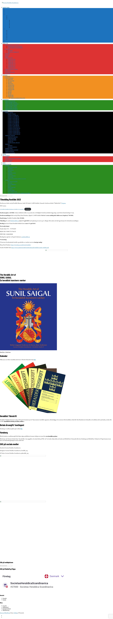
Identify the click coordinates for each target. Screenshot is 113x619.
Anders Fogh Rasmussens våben (14, 37)
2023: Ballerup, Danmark (15, 24)
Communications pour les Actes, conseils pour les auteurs (19, 193)
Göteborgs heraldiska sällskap (11, 105)
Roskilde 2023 (10, 95)
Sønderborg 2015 (11, 89)
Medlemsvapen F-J (11, 62)
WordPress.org (6, 610)
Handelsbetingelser (9, 160)
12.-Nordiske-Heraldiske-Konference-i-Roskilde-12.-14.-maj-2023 (12, 209)
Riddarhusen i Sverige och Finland (14, 32)
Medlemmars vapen (9, 57)
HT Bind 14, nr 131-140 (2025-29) (14, 134)
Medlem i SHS (5, 43)
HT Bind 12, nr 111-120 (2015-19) (13, 131)
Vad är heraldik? (8, 8)
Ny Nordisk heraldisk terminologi (11, 150)
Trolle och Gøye (11, 33)
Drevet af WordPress (5, 613)
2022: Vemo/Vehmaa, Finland (16, 23)
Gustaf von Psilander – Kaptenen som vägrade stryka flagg (19, 36)
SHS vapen (7, 55)
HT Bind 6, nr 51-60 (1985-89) (13, 122)
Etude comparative (11, 187)
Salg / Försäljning (6, 155)
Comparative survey (12, 173)
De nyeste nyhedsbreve (12, 147)
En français (7, 180)
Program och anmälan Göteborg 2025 (17, 98)
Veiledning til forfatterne (10, 152)
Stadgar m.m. (8, 70)
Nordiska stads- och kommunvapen (12, 14)
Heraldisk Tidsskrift (9, 112)
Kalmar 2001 (10, 79)
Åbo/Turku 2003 (11, 80)
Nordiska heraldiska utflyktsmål (11, 42)
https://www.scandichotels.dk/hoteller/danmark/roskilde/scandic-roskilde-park (30, 247)
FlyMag (15, 613)
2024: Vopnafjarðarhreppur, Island (17, 26)
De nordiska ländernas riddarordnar (12, 40)
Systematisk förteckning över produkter (13, 158)
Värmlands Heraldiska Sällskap (11, 109)
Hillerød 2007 (10, 83)
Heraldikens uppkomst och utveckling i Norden (14, 11)
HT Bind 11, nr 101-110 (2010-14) (13, 129)
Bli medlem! (7, 49)
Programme (10, 174)
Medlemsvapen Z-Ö (11, 67)
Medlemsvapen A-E (11, 60)
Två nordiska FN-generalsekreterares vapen (16, 34)
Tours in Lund (10, 177)
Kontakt (6, 56)
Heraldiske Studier (8, 148)
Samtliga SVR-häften (12, 139)
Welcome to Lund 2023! (12, 167)
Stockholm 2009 (11, 85)
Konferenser (5, 75)
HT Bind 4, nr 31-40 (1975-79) (13, 119)
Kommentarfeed (7, 608)
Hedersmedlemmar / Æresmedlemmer (15, 47)
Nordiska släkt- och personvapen (11, 29)
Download (28, 209)
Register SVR (10, 141)
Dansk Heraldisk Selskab (10, 101)
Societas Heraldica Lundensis (11, 106)
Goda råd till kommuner (12, 17)
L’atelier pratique (11, 190)
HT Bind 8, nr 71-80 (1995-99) (13, 125)
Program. (63, 203)
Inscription (10, 183)
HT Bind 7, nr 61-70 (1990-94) (13, 124)
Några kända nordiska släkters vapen (15, 30)
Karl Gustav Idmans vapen (13, 39)
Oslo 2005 (10, 82)
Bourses (9, 186)
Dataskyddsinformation (10, 72)
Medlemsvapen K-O (11, 63)
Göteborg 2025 (10, 96)
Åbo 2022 (9, 93)
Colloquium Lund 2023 (7, 164)
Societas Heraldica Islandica (11, 102)
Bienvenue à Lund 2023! (12, 181)
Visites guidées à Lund (12, 191)
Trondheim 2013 (11, 88)
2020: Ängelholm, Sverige (15, 20)
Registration (10, 168)
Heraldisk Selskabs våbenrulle (14, 142)
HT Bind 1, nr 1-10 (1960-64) (13, 115)
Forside (4, 600)
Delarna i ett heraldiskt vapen (11, 10)
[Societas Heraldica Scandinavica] (10, 2)
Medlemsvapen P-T (11, 65)
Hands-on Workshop (12, 175)
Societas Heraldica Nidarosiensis (11, 103)
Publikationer (5, 111)
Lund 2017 (10, 91)
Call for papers (11, 170)
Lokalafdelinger (6, 99)
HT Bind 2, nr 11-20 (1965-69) (13, 116)
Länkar (4, 162)
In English (7, 165)
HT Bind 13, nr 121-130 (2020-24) (14, 132)
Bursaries (10, 171)
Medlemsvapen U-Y (11, 66)
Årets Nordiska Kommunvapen (14, 19)
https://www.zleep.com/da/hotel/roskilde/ (21, 245)
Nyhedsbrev (7, 144)
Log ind (4, 605)
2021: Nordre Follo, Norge (15, 21)
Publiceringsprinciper (12, 138)
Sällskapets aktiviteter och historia (12, 44)
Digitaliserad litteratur (9, 151)
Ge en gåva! (7, 53)
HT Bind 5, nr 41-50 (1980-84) (13, 121)
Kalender (4, 154)
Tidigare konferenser (9, 78)
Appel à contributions (12, 184)
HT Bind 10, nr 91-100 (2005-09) (14, 128)
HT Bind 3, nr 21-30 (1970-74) (13, 118)
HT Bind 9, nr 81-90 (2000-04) (13, 127)
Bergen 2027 (7, 76)
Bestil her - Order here (5, 352)
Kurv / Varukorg (8, 161)
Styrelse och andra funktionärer (11, 69)
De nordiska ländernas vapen (11, 13)
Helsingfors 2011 (11, 86)
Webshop (7, 157)
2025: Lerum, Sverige (14, 27)
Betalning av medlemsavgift (13, 52)
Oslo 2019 (9, 92)
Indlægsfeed (5, 607)
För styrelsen (7, 73)
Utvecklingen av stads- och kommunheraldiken (17, 16)
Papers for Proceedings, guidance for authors (17, 178)
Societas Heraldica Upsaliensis (11, 108)
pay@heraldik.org (25, 237)
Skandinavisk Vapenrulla (10, 135)
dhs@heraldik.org (14, 221)
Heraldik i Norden (6, 7)
